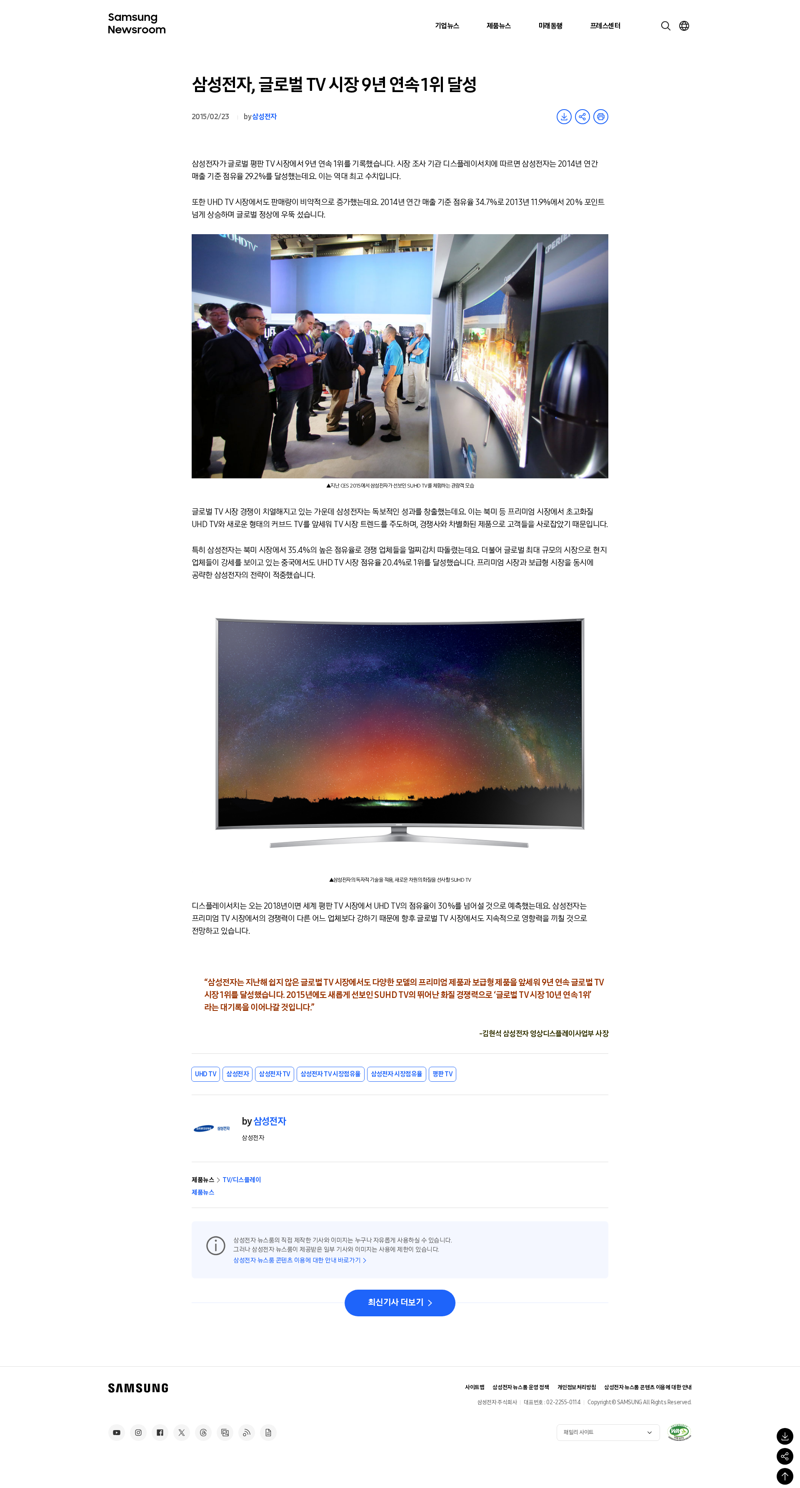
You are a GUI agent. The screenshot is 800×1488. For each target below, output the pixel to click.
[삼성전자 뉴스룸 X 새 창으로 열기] (181, 1432)
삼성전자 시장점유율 (396, 1074)
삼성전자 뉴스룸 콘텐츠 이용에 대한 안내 (648, 1387)
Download (564, 116)
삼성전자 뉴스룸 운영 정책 (520, 1387)
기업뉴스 (447, 25)
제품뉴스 (499, 25)
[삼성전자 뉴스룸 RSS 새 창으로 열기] (246, 1432)
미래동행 (550, 25)
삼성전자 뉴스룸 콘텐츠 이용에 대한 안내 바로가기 (296, 1260)
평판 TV (442, 1074)
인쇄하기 (600, 116)
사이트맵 (474, 1387)
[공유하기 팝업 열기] (785, 1456)
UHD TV (205, 1074)
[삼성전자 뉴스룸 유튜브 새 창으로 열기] (116, 1432)
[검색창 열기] (665, 25)
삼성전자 (264, 116)
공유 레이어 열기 (582, 116)
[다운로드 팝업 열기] (785, 1436)
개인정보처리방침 (577, 1387)
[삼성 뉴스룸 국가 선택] (684, 25)
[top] (785, 1476)
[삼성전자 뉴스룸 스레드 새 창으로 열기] (203, 1432)
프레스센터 (605, 25)
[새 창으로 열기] (679, 1432)
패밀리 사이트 (579, 1432)
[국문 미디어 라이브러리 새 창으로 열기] (225, 1432)
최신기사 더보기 (395, 1302)
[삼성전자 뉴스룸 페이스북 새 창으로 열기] (160, 1432)
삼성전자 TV (274, 1074)
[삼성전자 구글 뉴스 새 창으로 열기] (268, 1432)
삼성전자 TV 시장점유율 (330, 1074)
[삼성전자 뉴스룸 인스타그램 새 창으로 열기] (138, 1432)
